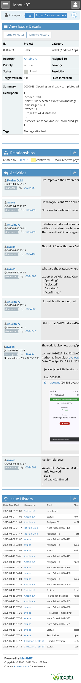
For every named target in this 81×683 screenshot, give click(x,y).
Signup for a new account (51, 15)
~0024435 (28, 188)
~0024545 (30, 331)
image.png (53, 382)
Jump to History (39, 34)
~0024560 (29, 354)
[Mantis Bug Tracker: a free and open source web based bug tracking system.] (62, 676)
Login (30, 15)
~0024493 (30, 232)
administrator (21, 666)
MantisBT (26, 658)
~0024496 (30, 254)
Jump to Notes (15, 34)
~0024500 (30, 309)
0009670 (24, 160)
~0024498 (30, 276)
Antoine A (30, 59)
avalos (11, 202)
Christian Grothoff (34, 640)
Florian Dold (15, 180)
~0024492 (30, 210)
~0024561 (30, 467)
